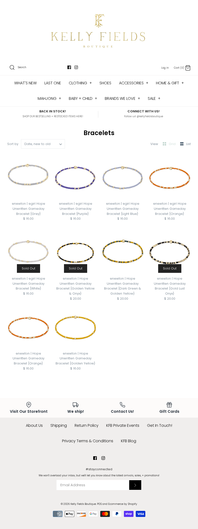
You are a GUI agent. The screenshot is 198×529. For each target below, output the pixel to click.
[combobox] (43, 144)
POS (99, 504)
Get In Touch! (159, 425)
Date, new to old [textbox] (37, 144)
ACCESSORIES (133, 83)
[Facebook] (69, 67)
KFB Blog (128, 441)
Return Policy (87, 425)
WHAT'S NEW (25, 83)
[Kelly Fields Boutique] (99, 30)
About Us (34, 425)
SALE (154, 98)
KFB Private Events (122, 425)
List (188, 144)
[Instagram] (76, 67)
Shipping (58, 425)
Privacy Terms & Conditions (87, 441)
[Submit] (135, 485)
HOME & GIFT (170, 83)
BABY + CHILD (83, 98)
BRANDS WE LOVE (122, 98)
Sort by (12, 144)
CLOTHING (80, 83)
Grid (173, 144)
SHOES (105, 83)
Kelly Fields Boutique (83, 504)
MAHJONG (49, 98)
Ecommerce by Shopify (122, 504)
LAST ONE (52, 83)
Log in (165, 68)
